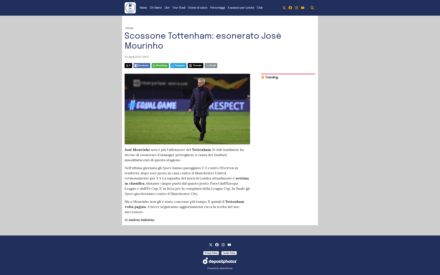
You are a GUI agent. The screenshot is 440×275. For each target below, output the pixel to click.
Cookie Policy (229, 253)
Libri (167, 7)
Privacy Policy (211, 253)
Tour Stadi (178, 7)
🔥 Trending (269, 77)
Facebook (143, 65)
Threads (197, 65)
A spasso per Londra (241, 7)
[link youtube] (303, 8)
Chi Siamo (156, 7)
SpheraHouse (226, 268)
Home (129, 28)
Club (260, 7)
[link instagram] (296, 8)
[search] (312, 8)
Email (213, 65)
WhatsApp (161, 65)
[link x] (284, 8)
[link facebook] (290, 8)
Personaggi (217, 7)
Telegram (180, 65)
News (143, 7)
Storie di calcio (198, 7)
